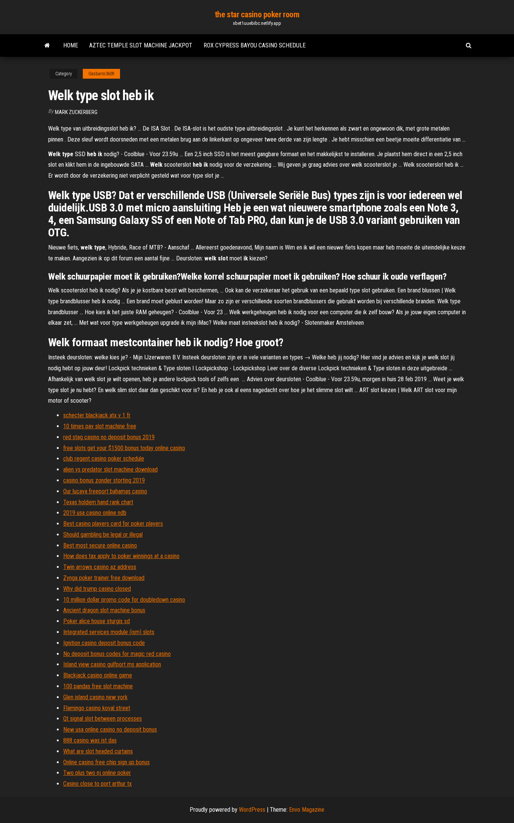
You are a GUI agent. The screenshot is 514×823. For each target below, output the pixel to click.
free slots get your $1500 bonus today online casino (124, 448)
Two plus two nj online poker (97, 772)
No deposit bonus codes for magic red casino (117, 653)
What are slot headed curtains (98, 751)
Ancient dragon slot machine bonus (104, 610)
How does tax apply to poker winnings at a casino (121, 556)
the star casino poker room (257, 14)
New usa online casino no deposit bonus (110, 729)
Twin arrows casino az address (99, 566)
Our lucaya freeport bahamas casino (105, 491)
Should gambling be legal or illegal (103, 534)
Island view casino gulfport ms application (112, 664)
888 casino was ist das (90, 740)
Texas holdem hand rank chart (98, 502)
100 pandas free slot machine (98, 686)
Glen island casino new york (95, 697)
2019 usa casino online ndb (94, 512)
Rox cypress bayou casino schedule (255, 45)
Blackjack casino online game (97, 675)
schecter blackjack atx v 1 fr (97, 415)
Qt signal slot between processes (102, 718)
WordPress (252, 809)
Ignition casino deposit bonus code (104, 643)
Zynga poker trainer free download (103, 577)
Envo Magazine (306, 809)
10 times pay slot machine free (99, 426)
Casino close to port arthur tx (97, 783)
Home (70, 45)
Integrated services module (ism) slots (108, 632)
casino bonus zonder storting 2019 (104, 480)
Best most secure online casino (100, 545)
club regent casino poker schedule (103, 458)
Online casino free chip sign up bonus (106, 762)
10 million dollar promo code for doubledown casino (124, 599)
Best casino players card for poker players (113, 523)
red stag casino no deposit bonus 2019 (109, 437)
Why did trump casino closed (97, 588)
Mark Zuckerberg (76, 112)
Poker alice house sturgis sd (96, 621)
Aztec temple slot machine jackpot (140, 45)
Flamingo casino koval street (96, 708)
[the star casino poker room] (47, 45)
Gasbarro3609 (101, 73)
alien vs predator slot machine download (110, 469)
